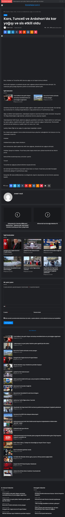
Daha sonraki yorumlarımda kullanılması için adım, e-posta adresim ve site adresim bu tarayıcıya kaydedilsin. (33, 318)
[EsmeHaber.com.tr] (32, 5)
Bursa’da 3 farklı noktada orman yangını (22, 1)
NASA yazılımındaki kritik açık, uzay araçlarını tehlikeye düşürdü (32, 379)
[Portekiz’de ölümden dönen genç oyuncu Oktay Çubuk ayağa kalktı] (8, 459)
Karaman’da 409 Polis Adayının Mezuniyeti (26, 414)
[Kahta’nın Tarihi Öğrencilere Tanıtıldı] (32, 261)
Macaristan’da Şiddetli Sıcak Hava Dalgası (12, 268)
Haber (11, 11)
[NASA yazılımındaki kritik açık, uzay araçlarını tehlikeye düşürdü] (8, 381)
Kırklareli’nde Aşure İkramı (21, 428)
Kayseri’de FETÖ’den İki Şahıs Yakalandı (25, 464)
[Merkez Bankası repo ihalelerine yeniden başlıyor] (8, 367)
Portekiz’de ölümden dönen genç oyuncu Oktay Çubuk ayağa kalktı (33, 457)
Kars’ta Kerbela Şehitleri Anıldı (22, 450)
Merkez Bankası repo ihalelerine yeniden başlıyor (28, 365)
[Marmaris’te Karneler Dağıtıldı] (52, 244)
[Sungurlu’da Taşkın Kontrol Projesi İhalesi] (12, 244)
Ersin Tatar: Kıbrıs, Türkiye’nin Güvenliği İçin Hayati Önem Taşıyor (32, 442)
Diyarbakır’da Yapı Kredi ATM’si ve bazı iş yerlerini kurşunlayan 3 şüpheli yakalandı (51, 270)
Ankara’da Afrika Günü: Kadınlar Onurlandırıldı (27, 471)
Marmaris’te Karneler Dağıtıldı (52, 250)
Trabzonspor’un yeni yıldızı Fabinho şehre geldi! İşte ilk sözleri (31, 343)
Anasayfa (7, 11)
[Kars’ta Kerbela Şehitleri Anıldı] (8, 452)
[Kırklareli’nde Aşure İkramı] (8, 431)
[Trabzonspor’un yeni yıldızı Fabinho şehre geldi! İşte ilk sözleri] (8, 346)
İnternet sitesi (37, 312)
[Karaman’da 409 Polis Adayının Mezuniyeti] (8, 417)
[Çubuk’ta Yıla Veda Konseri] (32, 244)
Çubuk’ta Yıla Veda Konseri (31, 250)
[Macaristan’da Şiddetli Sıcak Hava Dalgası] (12, 261)
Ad (5, 306)
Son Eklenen (32, 330)
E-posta (6, 312)
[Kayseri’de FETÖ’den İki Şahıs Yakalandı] (8, 466)
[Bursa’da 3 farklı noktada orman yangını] (38, 98)
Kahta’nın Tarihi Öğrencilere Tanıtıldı (32, 268)
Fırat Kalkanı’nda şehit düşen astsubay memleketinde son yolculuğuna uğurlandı (22, 98)
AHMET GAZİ (9, 27)
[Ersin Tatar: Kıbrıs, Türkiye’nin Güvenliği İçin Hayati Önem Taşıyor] (8, 445)
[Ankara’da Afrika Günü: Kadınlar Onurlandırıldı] (8, 473)
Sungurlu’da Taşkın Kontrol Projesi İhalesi (11, 251)
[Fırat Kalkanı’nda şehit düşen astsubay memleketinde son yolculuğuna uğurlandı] (8, 98)
